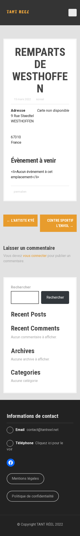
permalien (19, 191)
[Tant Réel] (18, 11)
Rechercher (21, 287)
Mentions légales (25, 478)
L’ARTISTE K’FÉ (20, 220)
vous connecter (35, 256)
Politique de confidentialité (33, 496)
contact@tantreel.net (42, 430)
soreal (40, 99)
